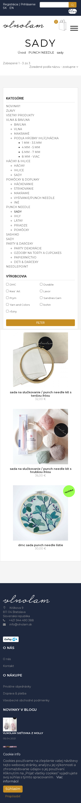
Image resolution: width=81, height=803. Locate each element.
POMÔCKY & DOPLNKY (22, 179)
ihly (17, 216)
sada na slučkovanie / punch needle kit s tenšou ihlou (40, 393)
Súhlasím (13, 789)
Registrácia (11, 4)
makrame (21, 193)
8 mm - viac (31, 156)
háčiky (19, 165)
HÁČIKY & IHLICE (18, 161)
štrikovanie (24, 188)
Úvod (22, 52)
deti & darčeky (26, 262)
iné (16, 202)
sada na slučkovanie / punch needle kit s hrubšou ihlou (40, 470)
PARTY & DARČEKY (19, 243)
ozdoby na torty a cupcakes (38, 253)
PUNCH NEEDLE (41, 52)
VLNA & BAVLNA (18, 120)
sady (18, 175)
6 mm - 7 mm (31, 152)
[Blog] (72, 11)
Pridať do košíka (41, 537)
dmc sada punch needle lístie (40, 545)
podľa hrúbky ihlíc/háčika (36, 138)
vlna (18, 129)
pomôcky (21, 230)
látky (18, 220)
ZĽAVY (10, 111)
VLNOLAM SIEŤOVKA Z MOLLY (23, 733)
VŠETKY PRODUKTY (20, 115)
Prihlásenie (28, 4)
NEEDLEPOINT (17, 266)
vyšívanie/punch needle (34, 198)
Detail (42, 384)
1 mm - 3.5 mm (32, 143)
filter (40, 322)
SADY (10, 239)
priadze (21, 225)
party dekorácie (28, 248)
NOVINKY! (13, 106)
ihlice (19, 170)
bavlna (20, 124)
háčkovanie (23, 184)
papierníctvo (25, 257)
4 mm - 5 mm (31, 147)
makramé (21, 133)
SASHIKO (12, 234)
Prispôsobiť (12, 796)
